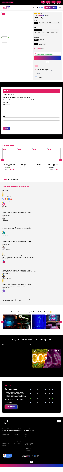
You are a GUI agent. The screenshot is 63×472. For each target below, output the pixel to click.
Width (35, 20)
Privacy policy (28, 436)
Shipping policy (28, 438)
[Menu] (60, 7)
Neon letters (16, 436)
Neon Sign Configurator (18, 441)
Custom (4, 436)
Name (4, 116)
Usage (36, 42)
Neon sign (16, 434)
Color (35, 27)
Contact (4, 445)
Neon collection (5, 434)
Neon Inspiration (5, 438)
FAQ (26, 434)
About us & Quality (6, 443)
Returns (26, 441)
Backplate (36, 37)
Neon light (16, 438)
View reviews (11, 406)
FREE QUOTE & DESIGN (50, 7)
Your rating (6, 102)
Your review (6, 107)
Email (4, 122)
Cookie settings (28, 450)
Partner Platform (17, 443)
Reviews (4, 441)
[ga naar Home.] (2, 179)
